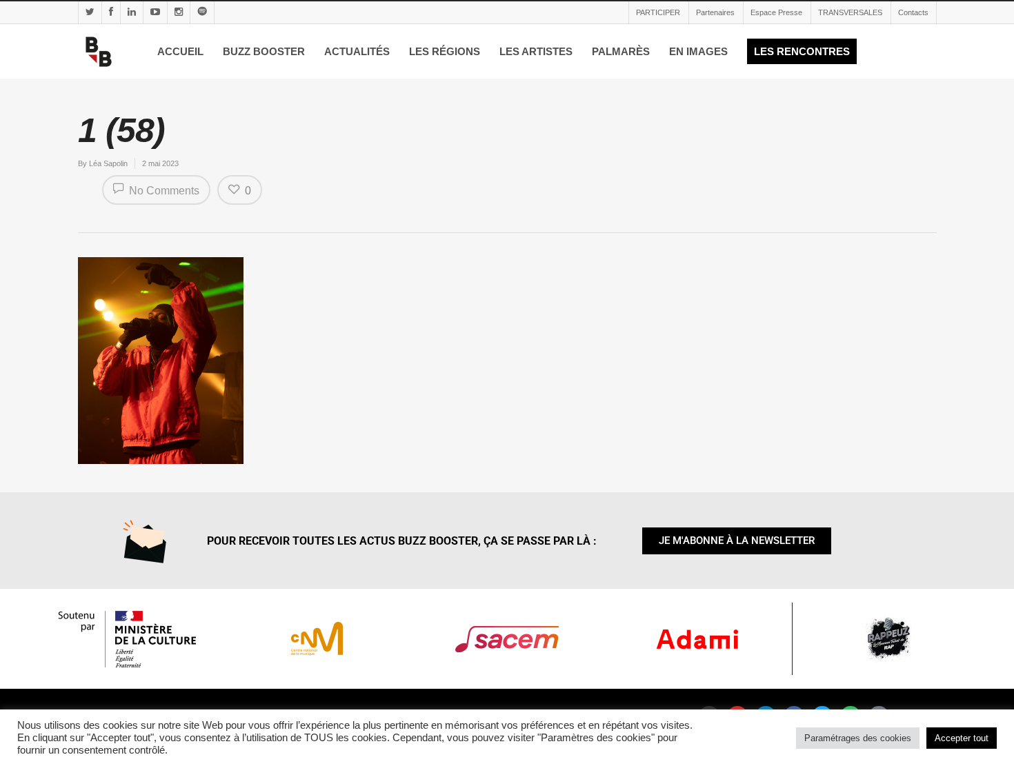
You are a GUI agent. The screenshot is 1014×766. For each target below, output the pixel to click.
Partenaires (715, 12)
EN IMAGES (698, 51)
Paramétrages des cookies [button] (857, 738)
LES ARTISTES (536, 51)
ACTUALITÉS (357, 51)
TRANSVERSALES (850, 12)
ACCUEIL (180, 51)
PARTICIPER (658, 12)
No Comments (162, 190)
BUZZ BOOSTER (264, 51)
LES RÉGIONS (444, 51)
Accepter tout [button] (961, 738)
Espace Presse (776, 12)
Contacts (913, 12)
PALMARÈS (621, 51)
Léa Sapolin (108, 163)
